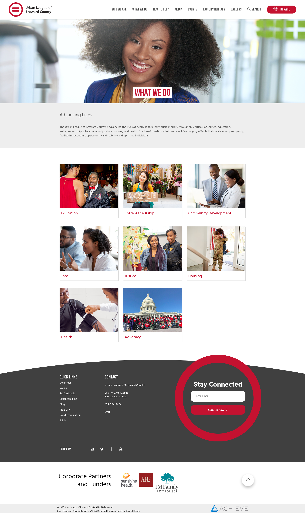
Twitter (102, 449)
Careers (236, 9)
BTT (248, 480)
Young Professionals (67, 390)
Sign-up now (216, 410)
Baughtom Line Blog (68, 401)
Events (192, 9)
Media (178, 9)
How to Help (161, 9)
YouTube (121, 449)
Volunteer (65, 383)
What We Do (139, 9)
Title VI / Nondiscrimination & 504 (70, 415)
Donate (285, 9)
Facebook (111, 449)
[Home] (30, 9)
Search (256, 9)
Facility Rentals (214, 9)
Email (107, 412)
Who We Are (119, 9)
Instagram (92, 449)
